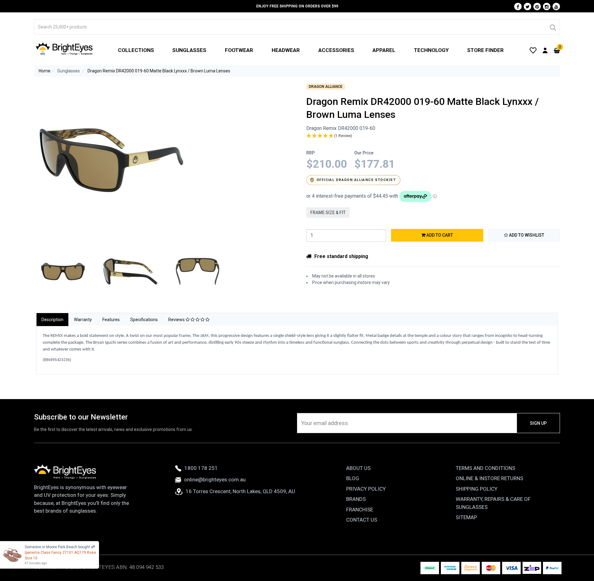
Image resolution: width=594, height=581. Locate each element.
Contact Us (361, 520)
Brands (356, 499)
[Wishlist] (533, 50)
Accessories (336, 50)
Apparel (383, 50)
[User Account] (545, 50)
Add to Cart (439, 235)
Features (111, 319)
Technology (431, 50)
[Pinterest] (537, 6)
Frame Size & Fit (328, 212)
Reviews (177, 319)
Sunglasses (189, 50)
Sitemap (466, 517)
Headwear (286, 50)
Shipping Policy (476, 489)
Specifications (144, 319)
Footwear (239, 50)
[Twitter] (527, 6)
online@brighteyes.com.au (215, 479)
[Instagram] (546, 6)
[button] (433, 136)
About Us (358, 468)
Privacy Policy (366, 489)
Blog (352, 478)
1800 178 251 (201, 468)
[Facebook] (518, 6)
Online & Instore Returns (489, 478)
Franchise (359, 509)
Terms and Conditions (485, 468)
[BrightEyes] (64, 48)
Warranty (83, 319)
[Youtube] (556, 6)
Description (52, 319)
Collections (136, 50)
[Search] (552, 27)
